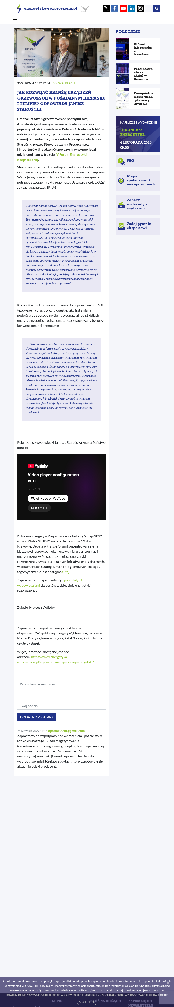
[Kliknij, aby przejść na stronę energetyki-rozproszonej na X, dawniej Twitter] (106, 8)
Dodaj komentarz (36, 717)
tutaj (65, 572)
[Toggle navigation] (15, 21)
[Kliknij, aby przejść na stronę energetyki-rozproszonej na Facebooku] (114, 8)
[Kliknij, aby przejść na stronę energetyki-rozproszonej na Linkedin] (131, 8)
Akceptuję (87, 1002)
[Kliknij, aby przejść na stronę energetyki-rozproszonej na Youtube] (123, 8)
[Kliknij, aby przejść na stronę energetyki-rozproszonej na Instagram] (140, 8)
